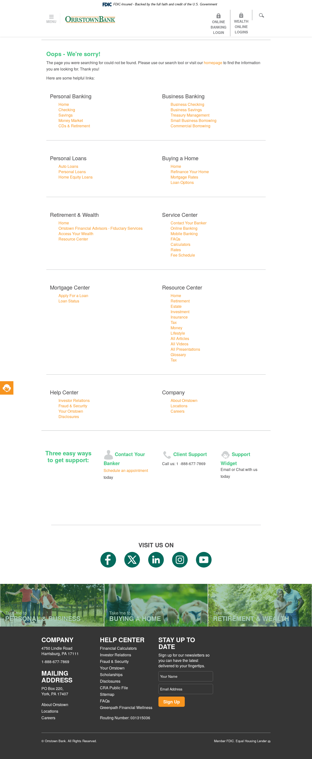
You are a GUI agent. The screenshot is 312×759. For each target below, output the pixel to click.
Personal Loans (72, 171)
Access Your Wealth (75, 233)
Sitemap (107, 694)
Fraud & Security (72, 406)
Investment (180, 311)
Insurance (179, 317)
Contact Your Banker (188, 223)
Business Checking (187, 104)
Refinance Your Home (190, 171)
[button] (6, 388)
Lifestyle (178, 333)
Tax (174, 322)
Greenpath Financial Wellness (126, 707)
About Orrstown (184, 400)
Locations (179, 406)
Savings (65, 115)
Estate (176, 306)
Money (176, 327)
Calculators (180, 244)
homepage (213, 62)
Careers (178, 411)
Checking (66, 109)
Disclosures (68, 416)
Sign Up (171, 702)
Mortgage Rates (184, 177)
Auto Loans (68, 166)
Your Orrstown (70, 411)
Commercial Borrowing (190, 126)
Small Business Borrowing (193, 120)
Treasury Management (190, 115)
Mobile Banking (184, 233)
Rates (176, 249)
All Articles (180, 338)
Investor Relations (74, 400)
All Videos (179, 344)
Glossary (178, 354)
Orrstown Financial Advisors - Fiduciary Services (100, 228)
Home (63, 104)
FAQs (175, 239)
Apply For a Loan (73, 295)
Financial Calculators (118, 648)
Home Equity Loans (75, 177)
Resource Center (73, 239)
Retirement (180, 301)
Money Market (70, 120)
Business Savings (186, 109)
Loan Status (68, 301)
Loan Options (182, 182)
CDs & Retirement (74, 126)
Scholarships (111, 674)
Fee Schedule (183, 255)
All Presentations (185, 349)
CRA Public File (114, 687)
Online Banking (184, 228)
